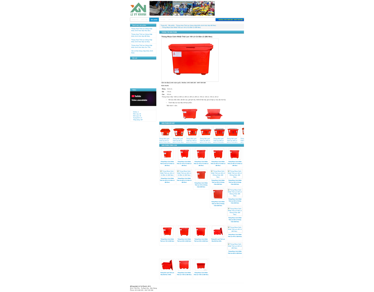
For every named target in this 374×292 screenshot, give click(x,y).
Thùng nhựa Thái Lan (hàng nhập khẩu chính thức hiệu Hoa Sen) (141, 29)
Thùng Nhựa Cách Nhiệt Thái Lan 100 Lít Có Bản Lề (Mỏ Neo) (181, 27)
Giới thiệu (144, 20)
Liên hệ (170, 20)
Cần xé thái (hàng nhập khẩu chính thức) (142, 52)
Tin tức (162, 20)
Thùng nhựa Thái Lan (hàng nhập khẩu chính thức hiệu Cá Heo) (141, 41)
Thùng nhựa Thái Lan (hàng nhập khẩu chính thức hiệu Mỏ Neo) (141, 35)
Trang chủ (135, 20)
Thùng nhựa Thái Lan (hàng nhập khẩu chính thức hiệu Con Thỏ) (141, 46)
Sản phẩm (154, 20)
